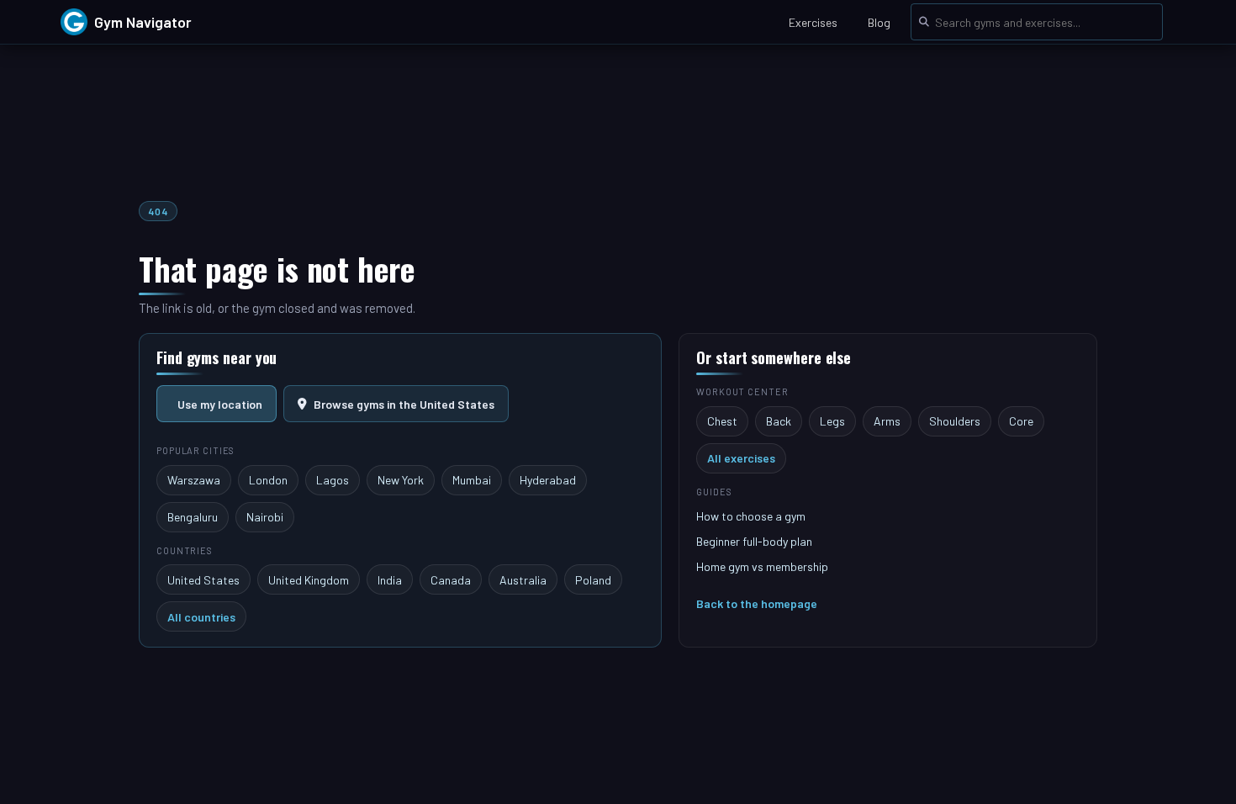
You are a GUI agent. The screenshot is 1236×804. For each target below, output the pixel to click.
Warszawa (193, 480)
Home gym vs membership (762, 566)
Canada (450, 580)
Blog (879, 22)
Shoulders (954, 421)
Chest (722, 421)
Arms (887, 421)
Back (778, 421)
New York (401, 480)
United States (203, 580)
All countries (201, 617)
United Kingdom (308, 580)
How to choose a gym (751, 516)
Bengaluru (192, 517)
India (390, 580)
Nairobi (264, 517)
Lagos (332, 480)
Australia (523, 580)
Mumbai (471, 480)
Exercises (813, 22)
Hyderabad (548, 480)
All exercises (741, 458)
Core (1021, 421)
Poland (593, 580)
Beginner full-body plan (754, 541)
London (268, 480)
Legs (832, 421)
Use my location (219, 404)
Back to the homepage (756, 603)
